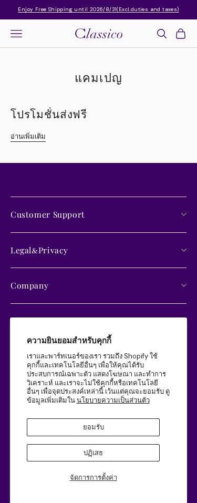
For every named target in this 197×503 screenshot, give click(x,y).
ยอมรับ (93, 427)
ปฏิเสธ (93, 452)
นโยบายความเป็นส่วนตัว (113, 400)
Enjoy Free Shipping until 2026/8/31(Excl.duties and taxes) (98, 9)
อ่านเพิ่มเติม (28, 136)
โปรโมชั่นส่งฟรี (49, 113)
